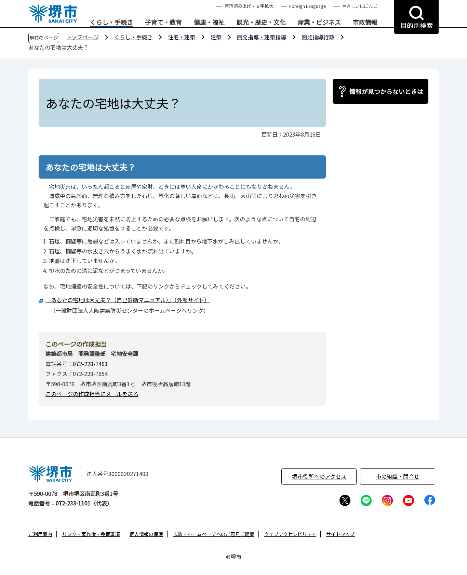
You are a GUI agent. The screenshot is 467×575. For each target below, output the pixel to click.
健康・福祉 (209, 22)
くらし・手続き (111, 22)
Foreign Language (307, 6)
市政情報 (365, 22)
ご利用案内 (40, 534)
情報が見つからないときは (386, 91)
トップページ (82, 37)
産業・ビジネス (319, 22)
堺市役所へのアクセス (319, 476)
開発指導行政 (318, 37)
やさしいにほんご (359, 6)
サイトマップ (340, 534)
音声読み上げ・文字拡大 (249, 6)
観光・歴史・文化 (261, 22)
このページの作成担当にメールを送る (91, 394)
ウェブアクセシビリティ (290, 534)
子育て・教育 (163, 22)
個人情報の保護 (146, 534)
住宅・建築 (181, 37)
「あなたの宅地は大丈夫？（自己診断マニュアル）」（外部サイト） (127, 300)
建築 (216, 37)
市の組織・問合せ (397, 476)
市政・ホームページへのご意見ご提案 (213, 534)
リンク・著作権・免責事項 (91, 534)
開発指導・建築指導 (261, 37)
